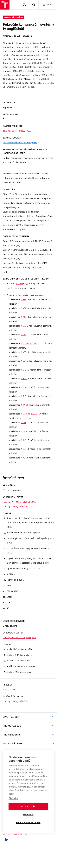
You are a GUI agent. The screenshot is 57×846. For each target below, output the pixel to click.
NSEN (23, 448)
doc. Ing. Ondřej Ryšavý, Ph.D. (17, 130)
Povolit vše (28, 806)
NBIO (23, 440)
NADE (24, 308)
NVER (23, 387)
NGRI (23, 299)
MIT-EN (19, 283)
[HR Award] (6, 839)
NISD (23, 317)
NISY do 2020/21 (29, 343)
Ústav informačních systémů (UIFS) (20, 142)
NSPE (23, 422)
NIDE (23, 396)
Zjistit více (13, 798)
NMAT (24, 325)
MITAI (18, 295)
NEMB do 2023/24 (30, 413)
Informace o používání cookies (15, 834)
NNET (23, 352)
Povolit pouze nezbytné (28, 823)
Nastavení (28, 814)
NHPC (24, 378)
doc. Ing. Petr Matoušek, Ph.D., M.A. (19, 502)
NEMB (24, 431)
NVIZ (23, 457)
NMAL (24, 361)
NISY (23, 405)
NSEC (23, 334)
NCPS (23, 369)
